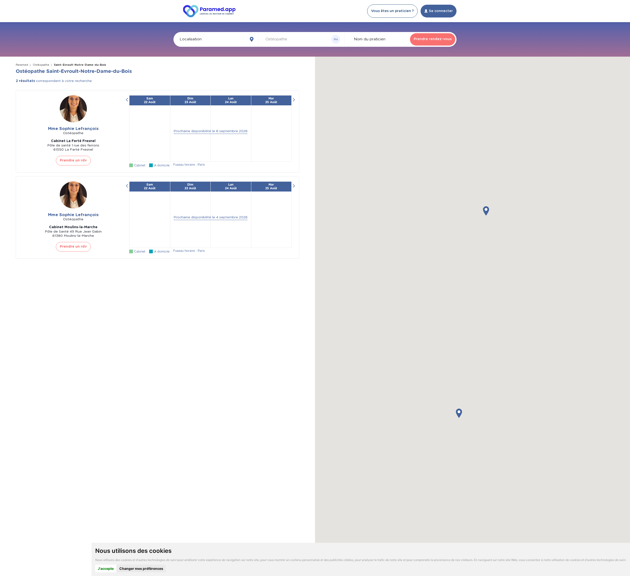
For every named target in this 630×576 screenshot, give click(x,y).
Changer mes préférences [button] (141, 568)
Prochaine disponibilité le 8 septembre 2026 (210, 131)
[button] (486, 211)
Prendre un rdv (73, 160)
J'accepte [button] (106, 568)
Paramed (22, 65)
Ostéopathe (41, 65)
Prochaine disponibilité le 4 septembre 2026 (210, 217)
